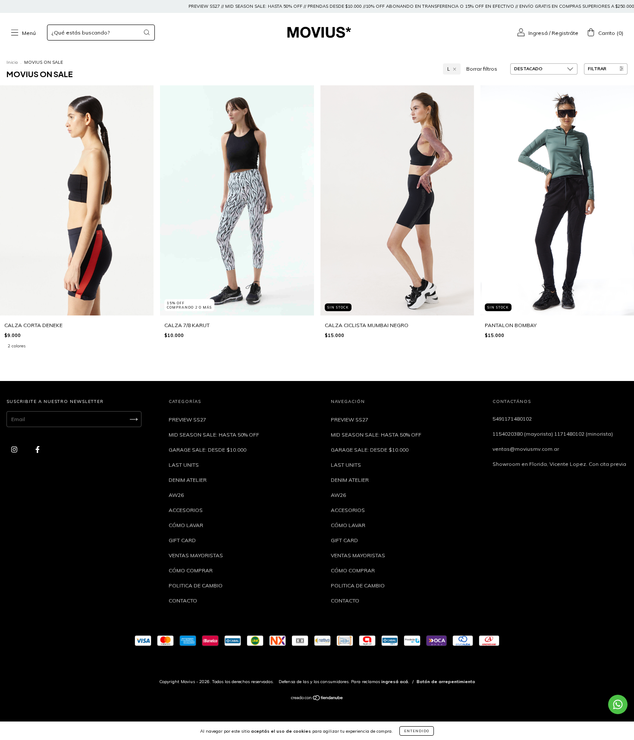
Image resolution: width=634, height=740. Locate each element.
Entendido (416, 731)
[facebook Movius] (37, 449)
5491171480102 (512, 418)
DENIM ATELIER (188, 480)
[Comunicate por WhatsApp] (618, 704)
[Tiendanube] (317, 699)
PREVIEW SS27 (187, 419)
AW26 (176, 495)
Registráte (565, 33)
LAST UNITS (184, 465)
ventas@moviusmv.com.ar (526, 449)
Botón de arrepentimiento (446, 681)
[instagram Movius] (14, 449)
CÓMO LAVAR (186, 525)
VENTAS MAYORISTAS (196, 555)
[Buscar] (146, 32)
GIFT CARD (182, 540)
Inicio (12, 62)
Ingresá (538, 33)
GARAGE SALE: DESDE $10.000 (207, 449)
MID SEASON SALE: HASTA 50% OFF (214, 434)
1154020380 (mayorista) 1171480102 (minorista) (553, 434)
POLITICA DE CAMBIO (196, 585)
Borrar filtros (481, 69)
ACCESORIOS (186, 510)
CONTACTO (183, 600)
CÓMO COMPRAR (191, 570)
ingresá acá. (395, 681)
